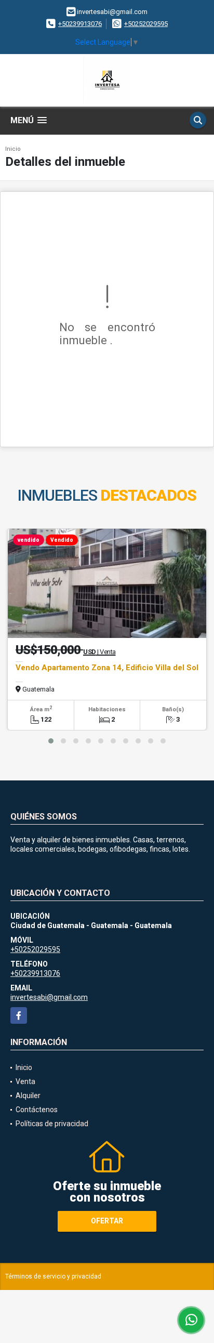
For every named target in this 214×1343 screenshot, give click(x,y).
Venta (25, 1081)
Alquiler (28, 1095)
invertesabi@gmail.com (49, 997)
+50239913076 (80, 24)
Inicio (13, 149)
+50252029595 (146, 24)
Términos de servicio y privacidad (53, 1276)
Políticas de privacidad (52, 1123)
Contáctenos (37, 1109)
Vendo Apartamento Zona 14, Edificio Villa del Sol (107, 667)
